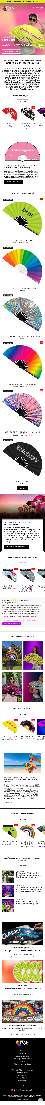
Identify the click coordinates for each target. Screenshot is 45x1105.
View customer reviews (12, 624)
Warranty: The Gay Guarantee (22, 1070)
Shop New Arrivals (22, 994)
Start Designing (13, 182)
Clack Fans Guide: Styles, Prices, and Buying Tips (28, 903)
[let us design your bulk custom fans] (22, 1011)
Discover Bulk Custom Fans (22, 1034)
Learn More (8, 802)
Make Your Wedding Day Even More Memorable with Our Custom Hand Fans (29, 875)
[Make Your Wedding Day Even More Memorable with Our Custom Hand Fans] (8, 877)
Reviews (22, 1061)
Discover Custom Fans (16, 547)
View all (22, 101)
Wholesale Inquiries (22, 1056)
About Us (22, 1051)
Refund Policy (22, 1075)
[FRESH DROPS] (22, 971)
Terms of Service (22, 1078)
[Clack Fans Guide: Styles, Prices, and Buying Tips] (8, 905)
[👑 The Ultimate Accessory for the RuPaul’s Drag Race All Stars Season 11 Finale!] (8, 891)
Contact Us (22, 1053)
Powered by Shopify (22, 1099)
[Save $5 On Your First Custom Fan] (22, 933)
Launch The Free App (22, 955)
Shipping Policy (22, 1072)
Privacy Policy (22, 1080)
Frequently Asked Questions (22, 1059)
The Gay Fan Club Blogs (22, 1064)
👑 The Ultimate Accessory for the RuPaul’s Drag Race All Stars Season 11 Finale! (29, 889)
